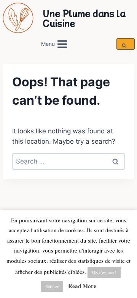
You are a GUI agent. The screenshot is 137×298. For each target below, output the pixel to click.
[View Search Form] (125, 44)
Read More (82, 286)
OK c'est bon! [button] (104, 272)
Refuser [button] (52, 286)
